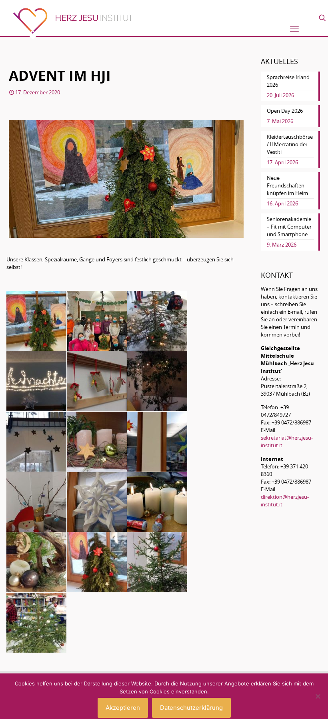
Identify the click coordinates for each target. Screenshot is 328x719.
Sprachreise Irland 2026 (288, 81)
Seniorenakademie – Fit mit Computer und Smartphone (289, 226)
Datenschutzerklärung (191, 707)
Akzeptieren (123, 707)
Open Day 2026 (285, 110)
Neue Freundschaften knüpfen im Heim (287, 185)
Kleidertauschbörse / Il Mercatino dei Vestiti (290, 144)
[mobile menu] (294, 29)
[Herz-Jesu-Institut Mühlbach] (73, 24)
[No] (318, 696)
